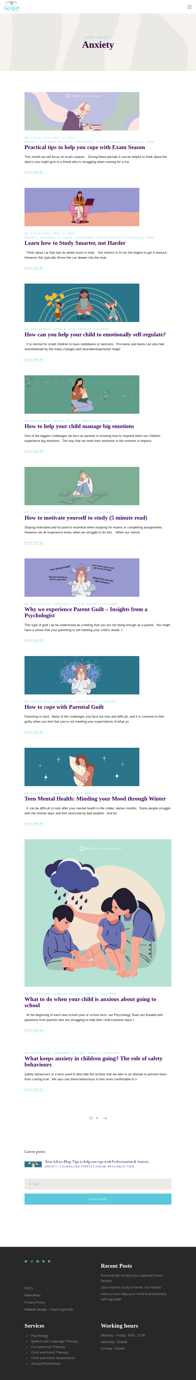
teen (150, 142)
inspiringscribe (61, 1309)
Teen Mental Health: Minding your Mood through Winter (95, 798)
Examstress (84, 142)
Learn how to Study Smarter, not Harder (75, 243)
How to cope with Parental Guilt (64, 707)
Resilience (116, 1166)
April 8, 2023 (65, 329)
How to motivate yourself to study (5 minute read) (85, 517)
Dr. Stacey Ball (38, 137)
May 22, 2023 (64, 137)
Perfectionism (109, 142)
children (48, 142)
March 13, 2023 (67, 512)
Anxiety (31, 142)
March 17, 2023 (67, 421)
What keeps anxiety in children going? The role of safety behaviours (93, 1061)
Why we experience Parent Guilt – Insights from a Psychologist (85, 612)
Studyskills (134, 142)
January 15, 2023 (68, 993)
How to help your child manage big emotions (79, 426)
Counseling (70, 1166)
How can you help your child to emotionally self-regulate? (95, 334)
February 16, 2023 (69, 604)
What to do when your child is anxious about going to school (90, 1002)
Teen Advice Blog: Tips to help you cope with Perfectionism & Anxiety (97, 1161)
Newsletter (33, 1295)
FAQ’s (28, 1288)
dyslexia (65, 142)
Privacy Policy (34, 1302)
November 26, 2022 (70, 1053)
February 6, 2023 (68, 701)
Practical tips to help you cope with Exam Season (84, 147)
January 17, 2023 (68, 793)
